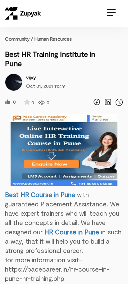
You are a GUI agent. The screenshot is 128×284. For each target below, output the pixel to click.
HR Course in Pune (71, 232)
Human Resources (52, 39)
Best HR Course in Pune (40, 194)
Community (19, 39)
